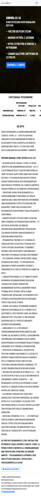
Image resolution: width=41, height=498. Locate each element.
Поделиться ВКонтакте (11, 469)
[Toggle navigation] (37, 3)
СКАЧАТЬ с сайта (16, 65)
